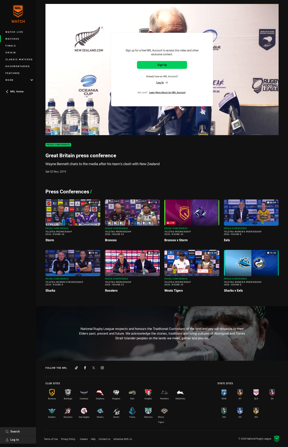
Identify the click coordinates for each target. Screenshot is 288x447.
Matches (12, 38)
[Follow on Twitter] (93, 367)
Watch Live (14, 31)
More (9, 79)
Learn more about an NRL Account (167, 92)
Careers (84, 439)
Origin (10, 52)
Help (93, 439)
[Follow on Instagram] (102, 367)
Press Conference (58, 145)
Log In (14, 440)
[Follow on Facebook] (85, 367)
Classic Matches (19, 59)
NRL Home (17, 91)
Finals (10, 45)
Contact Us (104, 439)
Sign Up (162, 65)
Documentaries (17, 66)
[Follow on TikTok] (76, 367)
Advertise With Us (122, 439)
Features (12, 73)
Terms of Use (51, 439)
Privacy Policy (68, 439)
